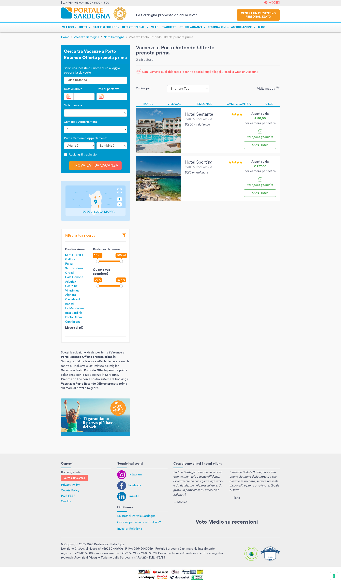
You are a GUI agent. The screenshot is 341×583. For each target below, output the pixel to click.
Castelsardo (73, 299)
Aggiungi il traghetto (83, 154)
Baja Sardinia (73, 312)
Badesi (69, 304)
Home (65, 37)
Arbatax (70, 281)
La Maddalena (74, 308)
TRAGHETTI (169, 27)
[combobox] (95, 80)
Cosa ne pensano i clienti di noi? (139, 522)
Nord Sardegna (114, 37)
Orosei (69, 272)
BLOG (261, 27)
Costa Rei (71, 286)
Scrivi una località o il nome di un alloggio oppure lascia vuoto (92, 70)
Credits (66, 501)
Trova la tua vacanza (95, 165)
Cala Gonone (74, 277)
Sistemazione (73, 105)
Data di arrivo (73, 89)
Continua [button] (260, 144)
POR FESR (68, 495)
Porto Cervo (73, 317)
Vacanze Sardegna (86, 37)
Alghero (70, 294)
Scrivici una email (74, 478)
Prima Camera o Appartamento (86, 138)
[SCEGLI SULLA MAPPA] (95, 200)
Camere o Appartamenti (80, 121)
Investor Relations (129, 528)
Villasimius (72, 290)
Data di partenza (107, 89)
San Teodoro (74, 268)
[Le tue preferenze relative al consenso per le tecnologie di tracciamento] (334, 576)
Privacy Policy (70, 485)
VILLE (154, 27)
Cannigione (73, 321)
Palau (69, 263)
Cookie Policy (70, 490)
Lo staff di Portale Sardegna (136, 516)
